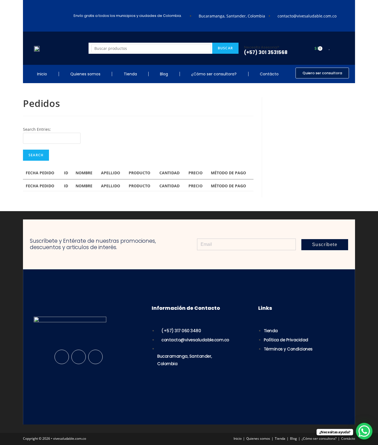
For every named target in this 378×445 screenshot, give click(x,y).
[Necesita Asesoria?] (248, 38)
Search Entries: (37, 129)
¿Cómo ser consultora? (214, 74)
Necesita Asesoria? (261, 47)
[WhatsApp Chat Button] (364, 431)
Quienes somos (85, 74)
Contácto (269, 74)
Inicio (42, 74)
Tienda (130, 74)
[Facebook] (62, 357)
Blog (164, 74)
